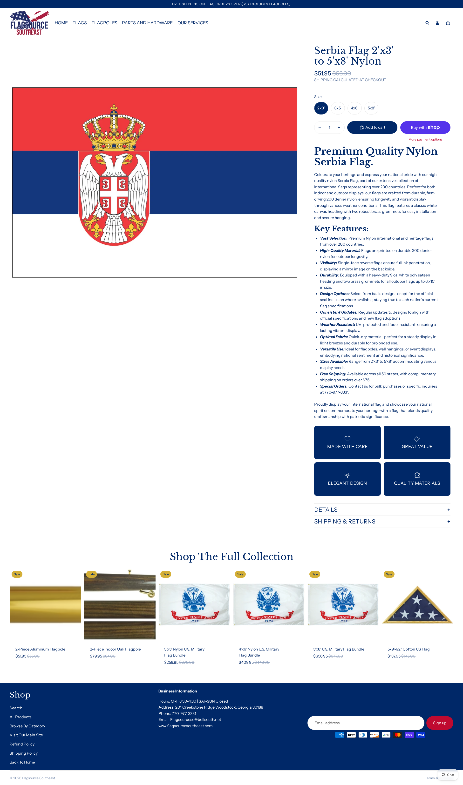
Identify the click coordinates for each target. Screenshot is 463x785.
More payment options (425, 139)
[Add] (73, 633)
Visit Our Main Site (26, 735)
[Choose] (148, 633)
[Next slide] (74, 604)
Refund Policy (22, 744)
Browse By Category (27, 726)
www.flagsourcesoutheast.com (185, 725)
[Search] (427, 23)
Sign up (440, 722)
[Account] (437, 23)
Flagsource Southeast (38, 778)
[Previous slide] (17, 604)
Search (16, 707)
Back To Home (22, 762)
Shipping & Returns (344, 521)
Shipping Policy (24, 753)
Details (326, 509)
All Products (21, 716)
